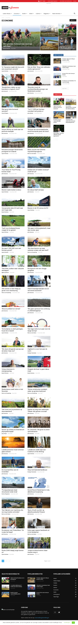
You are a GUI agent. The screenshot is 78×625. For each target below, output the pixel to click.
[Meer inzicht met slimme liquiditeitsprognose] (39, 142)
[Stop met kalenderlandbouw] (39, 462)
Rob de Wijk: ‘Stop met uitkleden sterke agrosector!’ (39, 68)
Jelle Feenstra (31, 71)
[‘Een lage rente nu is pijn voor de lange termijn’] (39, 321)
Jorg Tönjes (4, 433)
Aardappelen (30, 527)
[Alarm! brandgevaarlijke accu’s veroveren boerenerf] (39, 281)
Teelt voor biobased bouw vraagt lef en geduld (11, 229)
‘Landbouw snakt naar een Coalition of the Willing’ (37, 451)
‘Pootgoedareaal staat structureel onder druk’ (9, 491)
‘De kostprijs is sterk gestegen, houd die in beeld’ (12, 330)
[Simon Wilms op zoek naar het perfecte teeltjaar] (13, 122)
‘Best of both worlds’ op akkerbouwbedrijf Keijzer (36, 511)
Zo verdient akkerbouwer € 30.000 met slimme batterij (71, 107)
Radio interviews (56, 13)
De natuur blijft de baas (36, 190)
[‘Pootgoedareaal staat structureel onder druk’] (13, 482)
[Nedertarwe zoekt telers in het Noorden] (13, 381)
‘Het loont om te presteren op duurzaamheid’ (12, 410)
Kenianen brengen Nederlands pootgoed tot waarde (12, 150)
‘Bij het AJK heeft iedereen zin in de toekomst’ (57, 107)
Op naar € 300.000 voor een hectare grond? (11, 249)
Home (3, 17)
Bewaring (30, 106)
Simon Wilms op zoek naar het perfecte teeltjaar (12, 130)
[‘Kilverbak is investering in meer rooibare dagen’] (57, 68)
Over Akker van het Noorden (66, 1)
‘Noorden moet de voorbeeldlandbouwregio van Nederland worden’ (38, 89)
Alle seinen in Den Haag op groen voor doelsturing (11, 289)
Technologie (4, 187)
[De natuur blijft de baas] (39, 182)
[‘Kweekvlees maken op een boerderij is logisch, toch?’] (13, 79)
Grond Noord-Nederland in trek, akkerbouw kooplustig (39, 491)
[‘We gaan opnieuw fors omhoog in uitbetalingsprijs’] (39, 301)
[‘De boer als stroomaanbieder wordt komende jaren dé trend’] (39, 122)
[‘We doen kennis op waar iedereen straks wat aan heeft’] (39, 240)
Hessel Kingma (5, 113)
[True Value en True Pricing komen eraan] (13, 162)
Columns (38, 13)
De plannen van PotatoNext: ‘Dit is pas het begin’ (13, 531)
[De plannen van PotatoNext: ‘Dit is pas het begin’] (13, 522)
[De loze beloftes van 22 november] (13, 462)
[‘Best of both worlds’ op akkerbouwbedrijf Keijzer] (39, 502)
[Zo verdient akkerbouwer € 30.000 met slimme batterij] (49, 30)
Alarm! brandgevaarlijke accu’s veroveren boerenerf (38, 289)
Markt (29, 366)
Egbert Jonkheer (5, 272)
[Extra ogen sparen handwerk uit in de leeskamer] (39, 522)
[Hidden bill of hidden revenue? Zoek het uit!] (39, 162)
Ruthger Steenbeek (32, 353)
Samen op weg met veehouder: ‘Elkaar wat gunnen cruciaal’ (38, 410)
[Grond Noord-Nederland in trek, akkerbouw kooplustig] (39, 482)
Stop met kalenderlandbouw (37, 470)
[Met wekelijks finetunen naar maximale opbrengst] (21, 35)
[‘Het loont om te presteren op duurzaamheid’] (13, 402)
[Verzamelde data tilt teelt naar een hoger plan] (13, 200)
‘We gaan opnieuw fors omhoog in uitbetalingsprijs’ (39, 310)
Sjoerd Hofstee (5, 71)
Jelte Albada (30, 113)
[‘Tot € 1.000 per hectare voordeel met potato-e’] (39, 101)
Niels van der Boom (32, 153)
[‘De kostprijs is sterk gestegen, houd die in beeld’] (13, 321)
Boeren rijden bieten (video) (11, 190)
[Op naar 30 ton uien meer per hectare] (57, 75)
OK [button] (73, 622)
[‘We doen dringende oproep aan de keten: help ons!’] (13, 341)
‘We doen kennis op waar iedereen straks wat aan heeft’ (38, 249)
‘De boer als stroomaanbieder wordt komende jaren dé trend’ (38, 130)
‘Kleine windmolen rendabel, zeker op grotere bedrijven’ (37, 390)
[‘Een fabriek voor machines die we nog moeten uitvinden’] (13, 502)
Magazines (46, 13)
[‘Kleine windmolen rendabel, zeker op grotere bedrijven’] (39, 381)
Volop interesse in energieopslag (8, 370)
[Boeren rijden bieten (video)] (13, 182)
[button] (74, 13)
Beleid (30, 13)
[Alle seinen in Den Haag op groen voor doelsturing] (13, 281)
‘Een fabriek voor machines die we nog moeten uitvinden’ (12, 511)
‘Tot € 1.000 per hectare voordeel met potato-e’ (36, 110)
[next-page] (9, 561)
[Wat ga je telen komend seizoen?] (13, 101)
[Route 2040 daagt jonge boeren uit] (13, 542)
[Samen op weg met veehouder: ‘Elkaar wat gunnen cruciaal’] (39, 402)
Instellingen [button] (67, 622)
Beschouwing (4, 447)
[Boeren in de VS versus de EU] (39, 200)
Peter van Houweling (32, 252)
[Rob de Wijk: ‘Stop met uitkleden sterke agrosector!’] (39, 59)
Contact (74, 1)
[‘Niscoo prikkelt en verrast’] (13, 301)
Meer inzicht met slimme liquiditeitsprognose (36, 150)
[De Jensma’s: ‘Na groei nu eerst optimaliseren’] (39, 422)
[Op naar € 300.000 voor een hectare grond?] (13, 240)
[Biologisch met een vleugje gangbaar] (39, 261)
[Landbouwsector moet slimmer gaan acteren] (13, 442)
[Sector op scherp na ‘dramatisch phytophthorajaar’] (13, 422)
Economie (16, 13)
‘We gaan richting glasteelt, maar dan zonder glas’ (39, 229)
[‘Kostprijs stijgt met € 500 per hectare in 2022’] (57, 61)
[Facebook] (55, 612)
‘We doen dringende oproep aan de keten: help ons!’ (13, 350)
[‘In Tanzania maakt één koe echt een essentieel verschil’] (13, 59)
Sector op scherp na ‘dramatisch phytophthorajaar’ (13, 430)
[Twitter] (59, 612)
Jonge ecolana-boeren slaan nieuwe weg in (37, 551)
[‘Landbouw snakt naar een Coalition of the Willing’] (39, 442)
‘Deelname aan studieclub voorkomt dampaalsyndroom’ (70, 121)
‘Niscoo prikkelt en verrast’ (11, 309)
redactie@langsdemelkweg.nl (42, 617)
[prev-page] (54, 139)
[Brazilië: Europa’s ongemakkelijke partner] (49, 43)
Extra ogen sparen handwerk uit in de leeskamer (38, 531)
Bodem (24, 13)
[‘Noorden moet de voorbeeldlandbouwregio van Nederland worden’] (39, 79)
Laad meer (64, 88)
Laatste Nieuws (6, 13)
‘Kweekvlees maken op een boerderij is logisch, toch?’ (11, 88)
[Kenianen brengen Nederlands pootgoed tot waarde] (13, 142)
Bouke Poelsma (6, 48)
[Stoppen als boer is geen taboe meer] (39, 361)
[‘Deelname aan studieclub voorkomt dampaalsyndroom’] (67, 43)
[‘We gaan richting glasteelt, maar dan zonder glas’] (39, 220)
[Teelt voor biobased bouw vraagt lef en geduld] (13, 220)
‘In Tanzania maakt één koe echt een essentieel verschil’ (13, 68)
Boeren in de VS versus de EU (38, 208)
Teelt (3, 126)
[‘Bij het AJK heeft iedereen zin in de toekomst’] (67, 30)
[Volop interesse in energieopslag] (13, 361)
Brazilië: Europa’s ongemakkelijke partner (57, 121)
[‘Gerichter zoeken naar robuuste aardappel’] (13, 261)
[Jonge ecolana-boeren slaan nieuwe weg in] (39, 542)
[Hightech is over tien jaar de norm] (39, 341)
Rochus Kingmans (6, 493)
